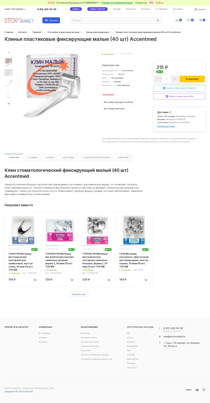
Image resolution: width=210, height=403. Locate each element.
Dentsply (131, 363)
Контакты (43, 342)
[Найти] (158, 20)
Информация (89, 327)
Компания (45, 327)
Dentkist (131, 342)
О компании (45, 333)
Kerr (129, 350)
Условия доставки (166, 126)
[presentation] (8, 52)
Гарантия (123, 157)
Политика (85, 350)
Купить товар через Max (181, 96)
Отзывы (32, 157)
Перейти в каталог (17, 327)
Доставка (68, 157)
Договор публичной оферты (95, 354)
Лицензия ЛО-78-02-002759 (19, 391)
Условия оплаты (89, 337)
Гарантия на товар (90, 346)
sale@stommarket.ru (174, 336)
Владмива (132, 346)
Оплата (50, 157)
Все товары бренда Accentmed (118, 102)
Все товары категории (114, 108)
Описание (13, 157)
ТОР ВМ (131, 354)
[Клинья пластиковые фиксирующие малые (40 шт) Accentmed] (52, 85)
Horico (130, 337)
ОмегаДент (132, 359)
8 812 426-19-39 (46, 9)
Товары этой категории (96, 157)
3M (128, 333)
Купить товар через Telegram (181, 88)
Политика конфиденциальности (96, 359)
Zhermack (132, 367)
